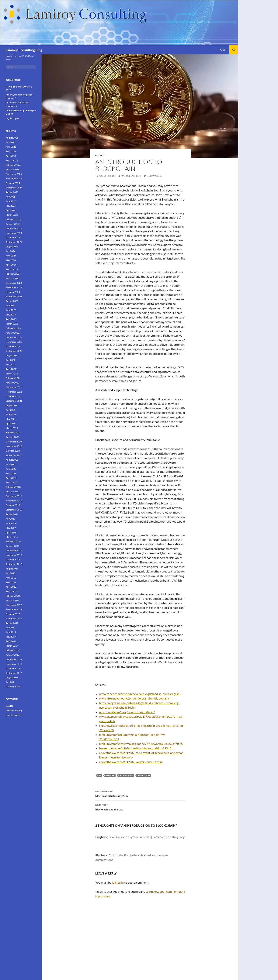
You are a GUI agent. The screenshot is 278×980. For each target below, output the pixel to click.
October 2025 (13, 183)
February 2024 (13, 273)
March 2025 (12, 214)
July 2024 (10, 251)
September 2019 (14, 509)
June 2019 (11, 523)
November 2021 (14, 391)
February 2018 (13, 595)
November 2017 (14, 609)
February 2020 (13, 487)
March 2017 (12, 645)
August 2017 (12, 623)
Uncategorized (13, 715)
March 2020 (12, 482)
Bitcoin (110, 775)
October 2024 (13, 237)
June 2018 (11, 577)
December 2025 (14, 174)
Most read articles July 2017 (111, 793)
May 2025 (11, 205)
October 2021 (13, 396)
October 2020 (13, 450)
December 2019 (14, 496)
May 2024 (11, 260)
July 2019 (10, 518)
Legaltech (144, 775)
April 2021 (11, 423)
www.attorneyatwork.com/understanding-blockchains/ (135, 698)
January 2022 (12, 382)
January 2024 (12, 278)
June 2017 (11, 632)
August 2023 (12, 301)
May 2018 (11, 582)
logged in (118, 882)
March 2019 (12, 536)
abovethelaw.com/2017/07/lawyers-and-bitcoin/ (131, 762)
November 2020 (14, 446)
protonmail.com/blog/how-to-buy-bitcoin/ (127, 712)
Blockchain (126, 775)
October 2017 (13, 614)
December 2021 (14, 387)
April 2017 (11, 641)
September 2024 (14, 242)
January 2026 (12, 169)
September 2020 (14, 455)
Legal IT (100, 155)
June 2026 (11, 146)
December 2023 (14, 282)
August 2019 (12, 514)
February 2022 (13, 378)
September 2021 (14, 400)
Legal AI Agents (13, 118)
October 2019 (13, 505)
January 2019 (12, 546)
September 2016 (14, 673)
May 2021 (11, 419)
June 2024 (11, 255)
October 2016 (13, 668)
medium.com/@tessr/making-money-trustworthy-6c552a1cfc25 (141, 743)
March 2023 (12, 323)
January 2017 (12, 654)
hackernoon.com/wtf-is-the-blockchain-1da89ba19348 (135, 748)
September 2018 (14, 564)
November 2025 (14, 178)
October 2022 (13, 346)
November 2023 (14, 287)
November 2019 (14, 500)
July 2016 (10, 682)
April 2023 (11, 319)
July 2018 (10, 573)
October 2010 (13, 686)
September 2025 (14, 187)
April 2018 (11, 586)
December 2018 (14, 550)
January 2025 (12, 223)
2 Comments (154, 175)
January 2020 (12, 491)
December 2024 (14, 228)
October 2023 (13, 292)
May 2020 (11, 473)
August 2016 (12, 677)
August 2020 (12, 459)
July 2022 (10, 360)
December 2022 (14, 337)
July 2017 (10, 627)
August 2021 (12, 405)
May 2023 (11, 314)
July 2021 (10, 409)
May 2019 (11, 527)
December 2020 (14, 441)
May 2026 (11, 151)
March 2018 (12, 591)
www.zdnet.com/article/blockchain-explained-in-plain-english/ (140, 694)
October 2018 (13, 559)
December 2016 (14, 659)
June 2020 (11, 468)
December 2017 (14, 604)
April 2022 (11, 369)
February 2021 (13, 432)
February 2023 (13, 328)
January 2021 (12, 437)
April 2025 (11, 210)
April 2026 (11, 155)
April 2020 (11, 477)
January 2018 (12, 600)
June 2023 (11, 310)
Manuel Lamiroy (131, 175)
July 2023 (10, 305)
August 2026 (12, 137)
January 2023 (12, 332)
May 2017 (11, 636)
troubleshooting (14, 710)
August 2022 (12, 355)
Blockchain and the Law (109, 807)
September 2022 (14, 350)
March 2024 (12, 269)
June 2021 (11, 414)
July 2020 (10, 464)
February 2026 (13, 164)
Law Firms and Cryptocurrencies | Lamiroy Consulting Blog (147, 837)
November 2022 (14, 341)
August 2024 (12, 246)
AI (100, 775)
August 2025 (12, 192)
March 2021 (12, 428)
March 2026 (12, 160)
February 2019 (13, 541)
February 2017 (13, 650)
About (223, 50)
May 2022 (11, 364)
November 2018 (14, 555)
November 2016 (14, 663)
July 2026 (10, 142)
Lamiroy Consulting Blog (24, 50)
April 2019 (11, 532)
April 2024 (11, 264)
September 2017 (14, 618)
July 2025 (10, 196)
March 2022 (12, 373)
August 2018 (12, 568)
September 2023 (14, 296)
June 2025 (11, 201)
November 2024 (14, 233)
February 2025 (13, 219)
